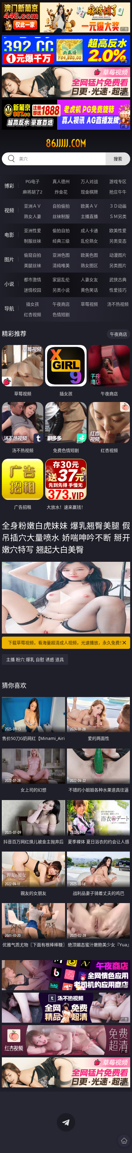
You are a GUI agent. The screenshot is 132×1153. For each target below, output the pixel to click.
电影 (9, 235)
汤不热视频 (118, 304)
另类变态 (117, 241)
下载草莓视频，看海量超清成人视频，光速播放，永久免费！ (66, 642)
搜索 (118, 159)
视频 (9, 210)
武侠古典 (117, 279)
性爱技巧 (117, 290)
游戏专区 (117, 181)
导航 (9, 308)
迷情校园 (32, 290)
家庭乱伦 (61, 279)
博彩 (9, 185)
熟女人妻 (32, 216)
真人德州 (61, 181)
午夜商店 (61, 304)
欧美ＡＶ (89, 206)
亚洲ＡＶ (32, 206)
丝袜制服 (61, 216)
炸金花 (61, 192)
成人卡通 (89, 230)
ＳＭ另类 (117, 216)
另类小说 (61, 290)
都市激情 (32, 279)
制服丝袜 (32, 241)
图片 (9, 259)
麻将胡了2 (32, 192)
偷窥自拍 (32, 255)
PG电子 (32, 181)
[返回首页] (124, 1141)
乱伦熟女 (89, 241)
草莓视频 (89, 304)
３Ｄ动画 (117, 206)
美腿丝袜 (32, 265)
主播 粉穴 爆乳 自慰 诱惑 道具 (35, 659)
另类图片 (117, 265)
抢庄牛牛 (117, 192)
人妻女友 (89, 279)
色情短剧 (61, 314)
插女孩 (32, 304)
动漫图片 (117, 255)
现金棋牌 (89, 192)
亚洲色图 (61, 255)
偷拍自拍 (61, 230)
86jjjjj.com (66, 143)
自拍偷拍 (61, 206)
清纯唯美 (61, 265)
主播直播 (89, 216)
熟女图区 (89, 265)
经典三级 (61, 241)
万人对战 (89, 181)
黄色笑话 (89, 290)
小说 (9, 284)
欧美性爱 (117, 230)
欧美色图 (89, 255)
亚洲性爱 (32, 230)
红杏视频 (32, 314)
